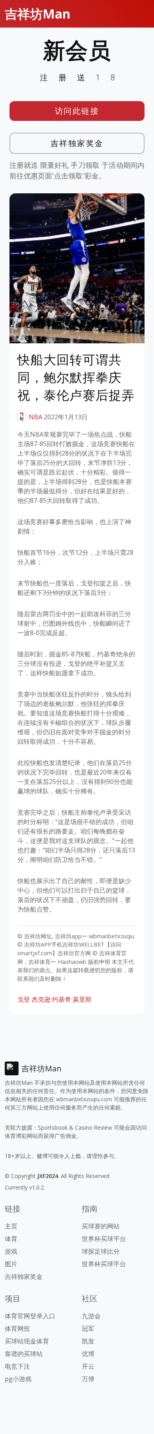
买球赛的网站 (101, 1226)
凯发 (88, 1341)
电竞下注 (17, 1366)
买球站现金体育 (27, 1341)
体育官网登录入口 (30, 1316)
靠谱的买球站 (24, 1353)
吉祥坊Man (37, 13)
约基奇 (61, 999)
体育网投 (17, 1328)
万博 (88, 1379)
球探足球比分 (101, 1251)
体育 (11, 1238)
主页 (11, 1226)
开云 (88, 1366)
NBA (35, 417)
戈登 (23, 999)
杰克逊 (41, 999)
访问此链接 (77, 111)
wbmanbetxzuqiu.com (84, 1099)
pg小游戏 (18, 1379)
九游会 (91, 1316)
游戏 (11, 1251)
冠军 (88, 1328)
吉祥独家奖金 (77, 143)
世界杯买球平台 (104, 1238)
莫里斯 (82, 999)
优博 (88, 1353)
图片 (11, 1264)
